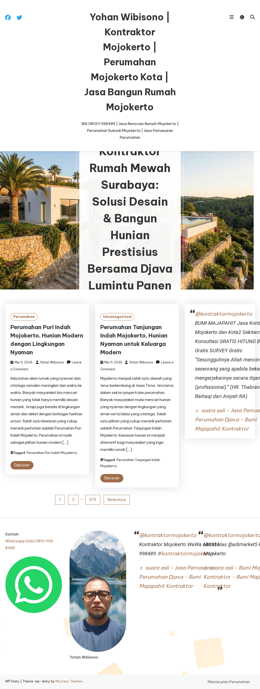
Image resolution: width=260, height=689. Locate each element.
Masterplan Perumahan (228, 682)
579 (92, 499)
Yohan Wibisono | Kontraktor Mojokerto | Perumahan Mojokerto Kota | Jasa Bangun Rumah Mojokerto (130, 62)
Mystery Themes (69, 681)
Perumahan (24, 316)
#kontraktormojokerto (185, 553)
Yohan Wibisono (52, 362)
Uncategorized (117, 316)
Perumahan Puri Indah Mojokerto (52, 453)
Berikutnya (117, 499)
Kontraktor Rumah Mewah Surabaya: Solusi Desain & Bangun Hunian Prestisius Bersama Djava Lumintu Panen (130, 218)
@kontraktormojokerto (223, 314)
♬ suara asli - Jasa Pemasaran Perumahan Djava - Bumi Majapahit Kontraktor (177, 576)
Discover (21, 465)
